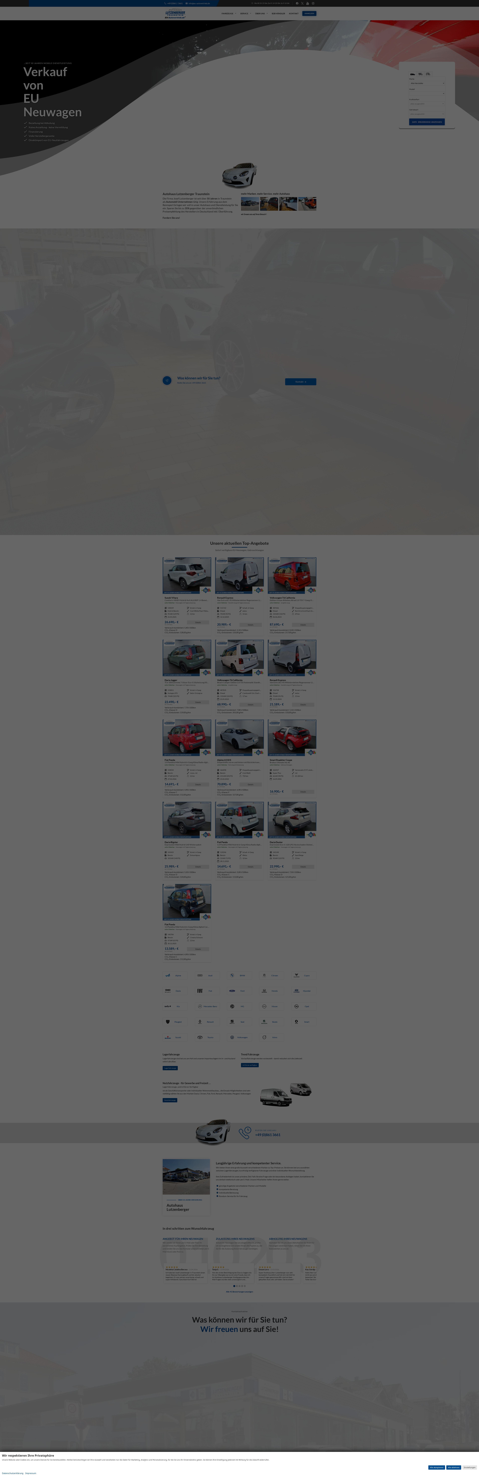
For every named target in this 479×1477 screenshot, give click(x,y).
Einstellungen (470, 1467)
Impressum (30, 1473)
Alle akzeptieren (436, 1467)
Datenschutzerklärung (12, 1473)
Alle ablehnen (454, 1467)
